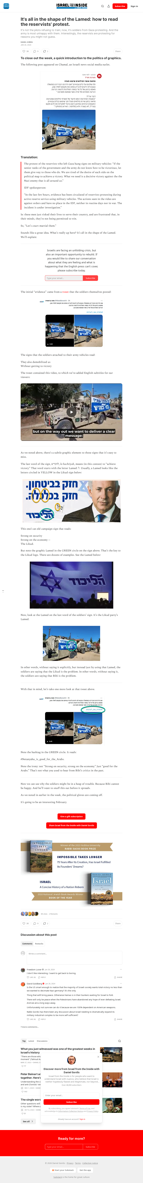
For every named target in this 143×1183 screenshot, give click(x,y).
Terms (78, 1163)
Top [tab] (24, 1041)
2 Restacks (53, 914)
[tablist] (33, 943)
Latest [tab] (31, 1041)
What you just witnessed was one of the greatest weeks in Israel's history (58, 1050)
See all (26, 1121)
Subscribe (120, 6)
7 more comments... (30, 1027)
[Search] (102, 6)
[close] (98, 1057)
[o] (71, 412)
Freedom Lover (34, 969)
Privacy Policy (92, 1111)
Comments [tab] (27, 943)
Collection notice (90, 1163)
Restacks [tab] (39, 943)
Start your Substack (64, 1170)
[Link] (17, 58)
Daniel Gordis (27, 42)
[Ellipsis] (121, 969)
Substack (57, 1177)
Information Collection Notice (70, 1111)
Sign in (134, 6)
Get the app (85, 1170)
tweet (65, 292)
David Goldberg (34, 983)
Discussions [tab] (42, 1041)
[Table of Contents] (3, 591)
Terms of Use (85, 1108)
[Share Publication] (108, 6)
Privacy (70, 1163)
